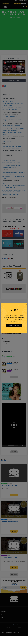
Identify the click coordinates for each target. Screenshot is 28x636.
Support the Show (14, 325)
